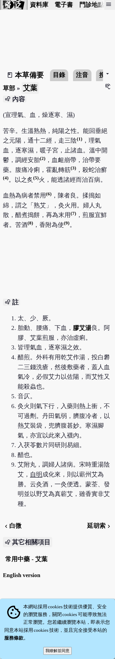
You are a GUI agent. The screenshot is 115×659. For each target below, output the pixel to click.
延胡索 (99, 525)
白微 (12, 525)
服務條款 (14, 638)
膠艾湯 (82, 328)
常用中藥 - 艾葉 (26, 559)
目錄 (59, 75)
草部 (9, 88)
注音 (82, 75)
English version (21, 575)
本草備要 (29, 75)
